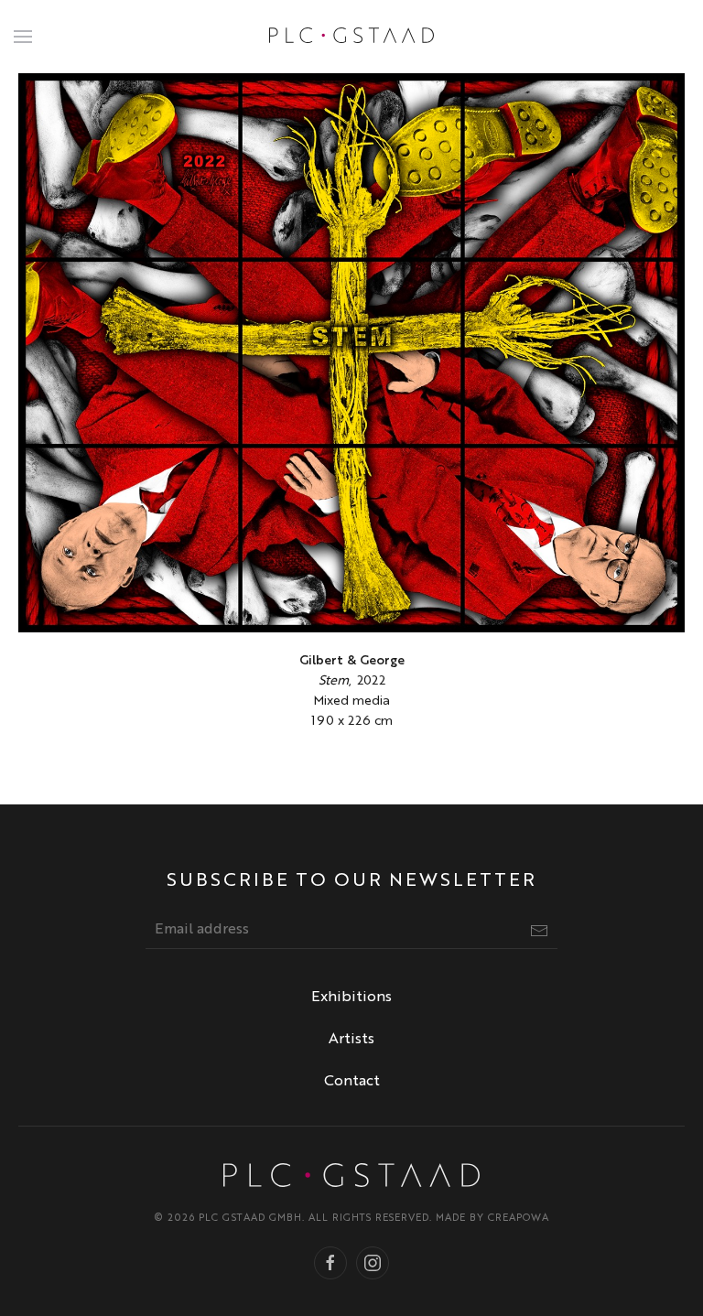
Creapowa (518, 1219)
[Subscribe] (539, 930)
